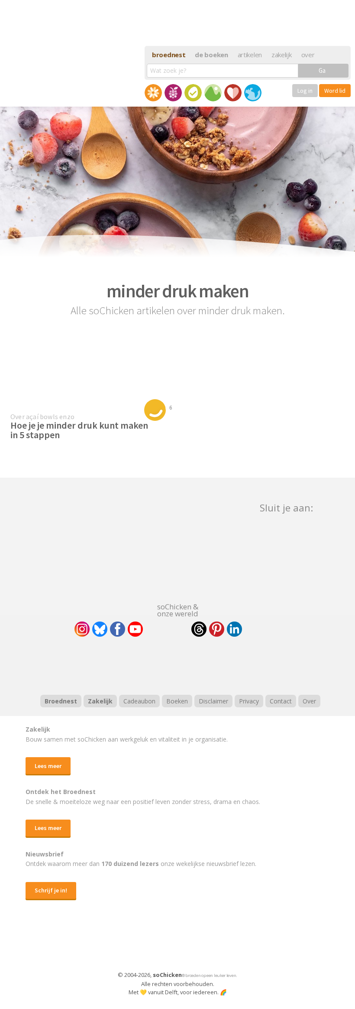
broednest (168, 54)
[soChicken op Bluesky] (99, 629)
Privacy (249, 701)
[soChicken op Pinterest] (216, 629)
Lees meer (48, 766)
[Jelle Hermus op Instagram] (82, 629)
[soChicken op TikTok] (167, 629)
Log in (305, 90)
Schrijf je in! (51, 890)
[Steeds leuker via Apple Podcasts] (200, 664)
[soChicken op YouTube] (135, 629)
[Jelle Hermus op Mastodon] (266, 629)
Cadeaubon (139, 701)
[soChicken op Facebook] (117, 629)
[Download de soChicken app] (155, 943)
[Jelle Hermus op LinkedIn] (234, 629)
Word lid (334, 90)
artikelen (250, 54)
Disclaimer (213, 701)
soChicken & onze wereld (177, 609)
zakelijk (281, 54)
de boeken (211, 54)
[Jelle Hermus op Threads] (199, 629)
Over (309, 701)
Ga (322, 70)
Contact (281, 701)
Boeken (177, 701)
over (308, 54)
